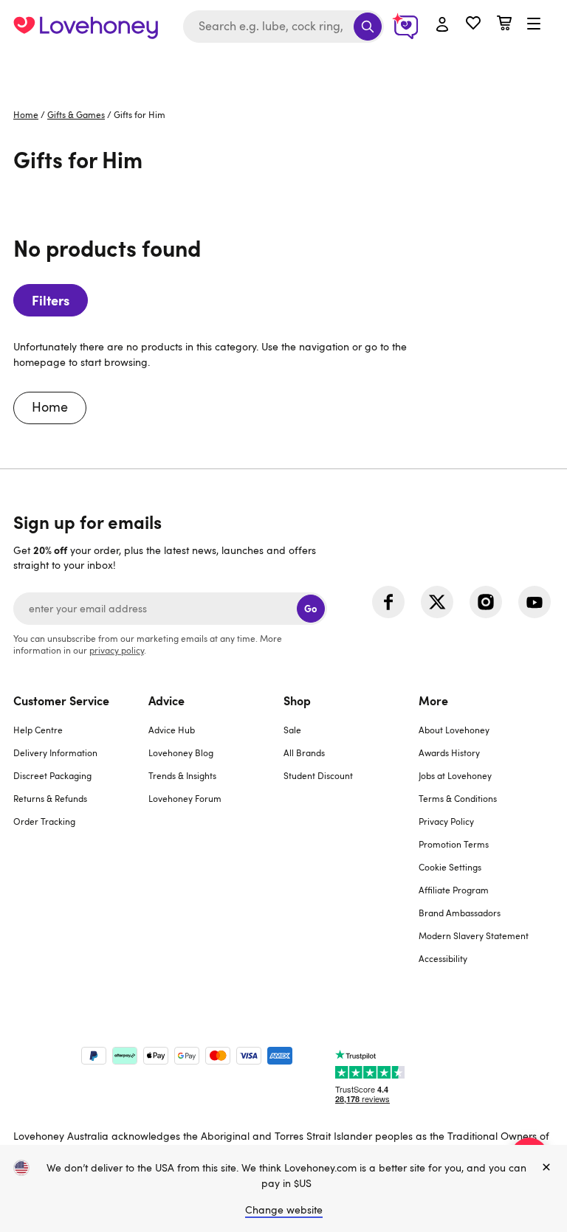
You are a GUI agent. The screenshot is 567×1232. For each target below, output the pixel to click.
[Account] (442, 25)
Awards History (449, 752)
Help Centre (38, 730)
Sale (292, 730)
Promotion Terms (454, 844)
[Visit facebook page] (388, 602)
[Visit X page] (437, 602)
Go (310, 608)
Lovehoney (283, 68)
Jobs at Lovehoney (455, 775)
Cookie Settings (450, 867)
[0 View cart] (504, 25)
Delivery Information (55, 752)
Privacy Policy (446, 821)
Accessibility (443, 958)
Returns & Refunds (50, 798)
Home (25, 114)
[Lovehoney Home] (85, 27)
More (433, 700)
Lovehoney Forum (184, 798)
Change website (284, 1209)
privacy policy (116, 650)
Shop (297, 700)
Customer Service (61, 700)
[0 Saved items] (473, 25)
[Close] (546, 1168)
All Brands (304, 752)
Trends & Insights (182, 775)
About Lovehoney (454, 730)
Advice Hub (171, 730)
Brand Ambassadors (460, 912)
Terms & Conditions (458, 798)
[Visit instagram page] (486, 602)
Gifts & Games (76, 114)
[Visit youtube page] (534, 602)
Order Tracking (44, 821)
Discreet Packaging (52, 775)
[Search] (368, 27)
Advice (166, 700)
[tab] (80, 838)
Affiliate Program (454, 890)
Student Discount (318, 775)
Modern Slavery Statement (474, 935)
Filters (50, 300)
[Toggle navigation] (533, 24)
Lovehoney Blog (180, 752)
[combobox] (283, 26)
